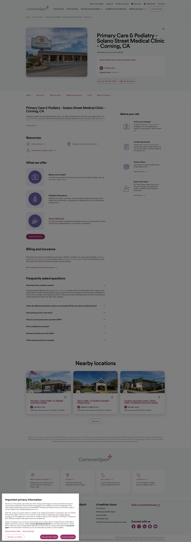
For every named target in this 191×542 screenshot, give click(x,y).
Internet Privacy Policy (13, 531)
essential (38, 505)
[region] (40, 517)
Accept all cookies (68, 537)
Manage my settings (15, 537)
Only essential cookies (49, 537)
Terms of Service (28, 531)
